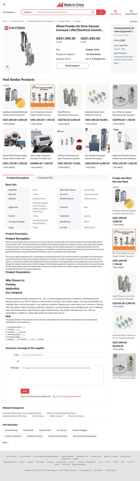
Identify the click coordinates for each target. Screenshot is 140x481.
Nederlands (91, 462)
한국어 (107, 462)
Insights (75, 459)
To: (18, 361)
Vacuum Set (28, 430)
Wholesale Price (82, 456)
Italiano (72, 462)
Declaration (98, 470)
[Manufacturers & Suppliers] (70, 4)
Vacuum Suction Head (57, 436)
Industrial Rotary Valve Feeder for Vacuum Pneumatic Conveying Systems (124, 336)
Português (40, 462)
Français (50, 462)
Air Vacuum (62, 430)
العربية (100, 462)
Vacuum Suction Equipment (84, 436)
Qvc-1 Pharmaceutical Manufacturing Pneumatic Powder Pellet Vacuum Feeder (124, 379)
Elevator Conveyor (76, 416)
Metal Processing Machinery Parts (61, 413)
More (116, 63)
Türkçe (56, 464)
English (22, 462)
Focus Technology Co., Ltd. (52, 470)
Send (25, 391)
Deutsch (81, 462)
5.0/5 (122, 40)
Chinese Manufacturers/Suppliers (45, 456)
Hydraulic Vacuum (35, 436)
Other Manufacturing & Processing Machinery (22, 413)
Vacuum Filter (45, 430)
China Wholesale (67, 456)
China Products (25, 456)
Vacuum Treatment (13, 436)
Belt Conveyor (38, 416)
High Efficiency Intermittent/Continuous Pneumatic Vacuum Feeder (124, 297)
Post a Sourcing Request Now (67, 396)
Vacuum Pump (11, 430)
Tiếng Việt (66, 464)
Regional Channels (111, 456)
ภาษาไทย (130, 462)
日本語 (115, 462)
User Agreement (85, 470)
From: (16, 355)
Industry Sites (96, 456)
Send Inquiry (72, 65)
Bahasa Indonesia (79, 464)
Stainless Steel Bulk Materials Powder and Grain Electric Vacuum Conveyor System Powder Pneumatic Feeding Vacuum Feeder (124, 212)
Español (30, 462)
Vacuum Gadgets (79, 430)
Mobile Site (66, 459)
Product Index (125, 456)
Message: (14, 367)
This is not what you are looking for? (36, 396)
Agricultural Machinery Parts (15, 416)
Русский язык (61, 462)
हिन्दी (122, 462)
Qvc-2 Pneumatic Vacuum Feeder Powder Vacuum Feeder (124, 255)
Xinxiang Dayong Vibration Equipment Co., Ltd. (124, 31)
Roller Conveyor (56, 416)
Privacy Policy (110, 470)
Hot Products (11, 456)
